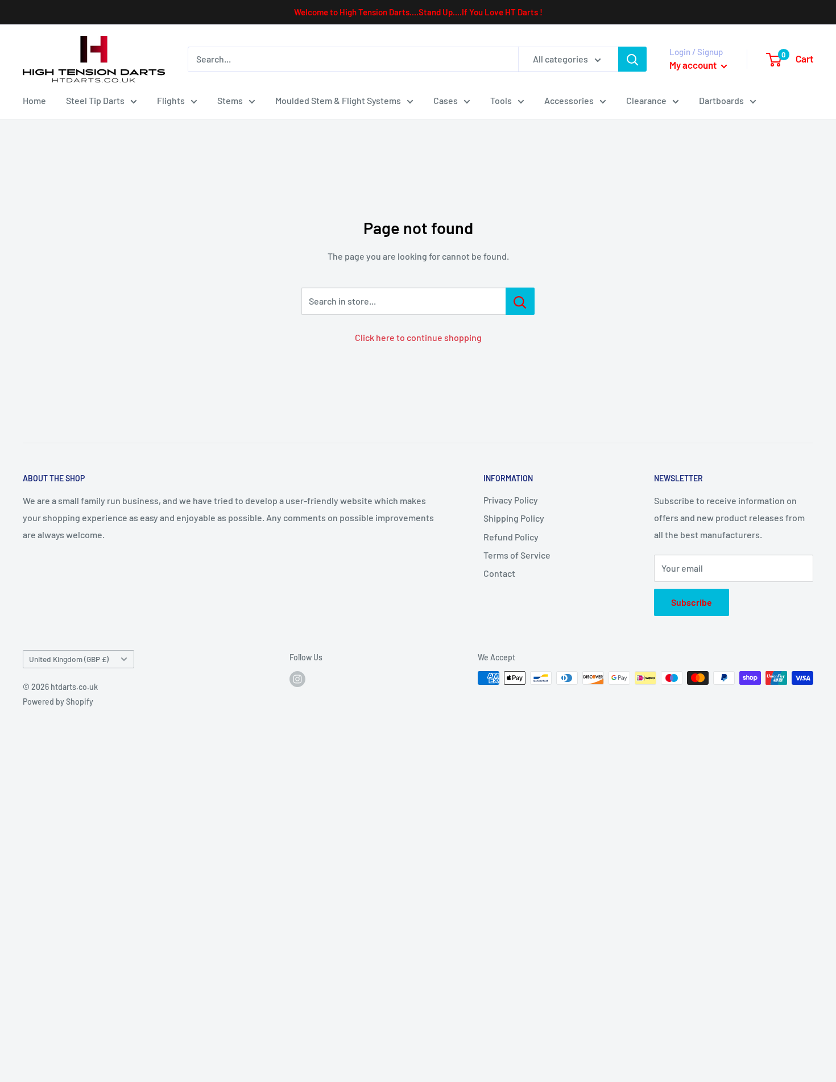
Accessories (569, 100)
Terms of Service (517, 555)
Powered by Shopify (58, 701)
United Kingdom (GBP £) (69, 659)
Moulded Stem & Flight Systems (338, 100)
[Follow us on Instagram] (297, 679)
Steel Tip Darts (95, 100)
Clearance (646, 100)
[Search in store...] (520, 301)
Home (34, 100)
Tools (501, 100)
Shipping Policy (513, 518)
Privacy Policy (510, 499)
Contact (499, 573)
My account (693, 64)
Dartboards (721, 100)
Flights (171, 100)
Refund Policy (511, 536)
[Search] (632, 59)
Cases (445, 100)
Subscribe (691, 602)
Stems (230, 100)
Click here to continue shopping (418, 337)
